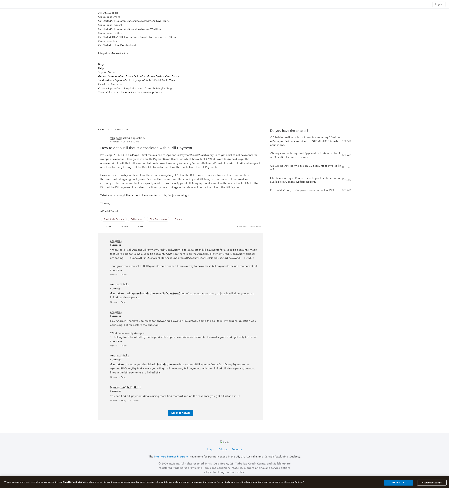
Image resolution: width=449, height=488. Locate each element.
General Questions (108, 76)
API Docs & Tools (108, 12)
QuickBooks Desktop (153, 76)
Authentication (120, 53)
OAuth (154, 20)
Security (237, 449)
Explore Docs (118, 45)
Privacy (223, 449)
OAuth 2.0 (149, 80)
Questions (142, 92)
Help (101, 68)
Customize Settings (432, 483)
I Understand (398, 482)
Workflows (163, 20)
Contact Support (107, 88)
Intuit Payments (116, 80)
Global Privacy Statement (74, 482)
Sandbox (136, 20)
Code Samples (141, 37)
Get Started (104, 20)
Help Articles (155, 92)
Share (140, 226)
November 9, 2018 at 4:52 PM (124, 142)
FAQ (164, 88)
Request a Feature (143, 88)
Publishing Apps (134, 80)
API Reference (125, 37)
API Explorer (118, 20)
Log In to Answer (180, 413)
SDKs (128, 20)
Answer (124, 226)
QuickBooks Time (165, 80)
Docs (173, 37)
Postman (145, 20)
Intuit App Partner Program (171, 456)
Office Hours (113, 92)
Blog (101, 64)
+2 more (177, 219)
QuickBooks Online (130, 76)
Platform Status (128, 92)
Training (157, 88)
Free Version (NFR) (159, 37)
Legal (210, 449)
